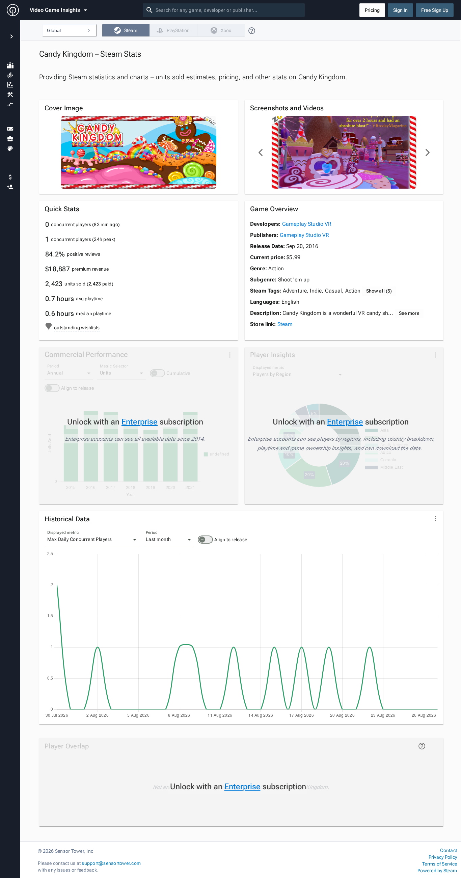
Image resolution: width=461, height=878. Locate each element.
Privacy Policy (443, 857)
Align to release (230, 539)
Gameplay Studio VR (307, 224)
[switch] (205, 540)
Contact (448, 850)
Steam (285, 324)
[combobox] (229, 10)
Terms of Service (439, 864)
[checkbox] (126, 30)
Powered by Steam (437, 870)
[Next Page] (427, 152)
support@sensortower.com (111, 863)
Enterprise (139, 422)
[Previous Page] (261, 152)
